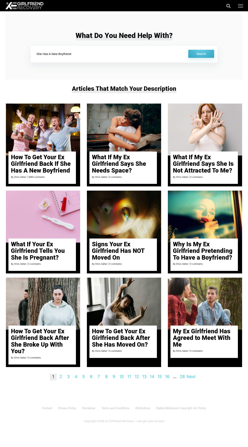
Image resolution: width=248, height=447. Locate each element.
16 (167, 376)
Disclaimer (88, 408)
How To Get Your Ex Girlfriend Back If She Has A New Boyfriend (41, 164)
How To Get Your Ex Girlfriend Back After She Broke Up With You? (40, 341)
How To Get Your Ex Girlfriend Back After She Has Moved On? (121, 338)
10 (121, 376)
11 (129, 376)
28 (182, 376)
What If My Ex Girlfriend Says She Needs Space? (119, 164)
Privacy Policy (67, 408)
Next (191, 376)
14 (152, 376)
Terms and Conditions (115, 408)
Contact (47, 408)
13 (144, 376)
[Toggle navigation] (240, 6)
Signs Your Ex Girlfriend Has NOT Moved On (118, 251)
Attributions (142, 408)
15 (159, 376)
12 (137, 376)
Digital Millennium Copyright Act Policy (181, 408)
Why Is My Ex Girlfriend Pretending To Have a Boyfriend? (202, 251)
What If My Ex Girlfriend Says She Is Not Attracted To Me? (203, 164)
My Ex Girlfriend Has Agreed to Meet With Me (201, 338)
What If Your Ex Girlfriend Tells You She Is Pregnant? (38, 251)
